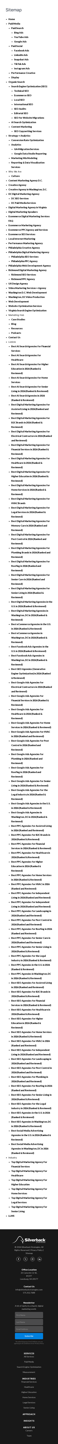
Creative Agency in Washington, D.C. (27, 189)
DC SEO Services (20, 198)
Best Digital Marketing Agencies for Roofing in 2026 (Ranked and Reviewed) (30, 566)
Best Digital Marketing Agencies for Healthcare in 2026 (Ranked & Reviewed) (30, 463)
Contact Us (14, 337)
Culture (15, 176)
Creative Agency (17, 185)
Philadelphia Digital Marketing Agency (28, 252)
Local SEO (19, 99)
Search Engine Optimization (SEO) (29, 86)
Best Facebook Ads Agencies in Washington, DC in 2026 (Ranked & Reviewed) (29, 660)
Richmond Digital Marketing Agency (27, 270)
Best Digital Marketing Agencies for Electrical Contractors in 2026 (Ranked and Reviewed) (31, 436)
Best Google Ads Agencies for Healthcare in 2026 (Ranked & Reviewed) (27, 714)
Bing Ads (18, 32)
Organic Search (16, 82)
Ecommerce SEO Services (21, 234)
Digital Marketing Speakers (23, 212)
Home (11, 19)
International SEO (23, 104)
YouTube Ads (21, 37)
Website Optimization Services (25, 306)
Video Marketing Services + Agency (27, 288)
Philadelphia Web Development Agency (29, 265)
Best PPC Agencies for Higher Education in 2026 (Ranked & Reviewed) (27, 866)
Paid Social (17, 46)
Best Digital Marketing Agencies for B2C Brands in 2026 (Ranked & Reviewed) (30, 422)
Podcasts (16, 333)
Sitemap (29, 1253)
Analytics (16, 144)
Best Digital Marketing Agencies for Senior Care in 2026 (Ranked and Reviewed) (30, 579)
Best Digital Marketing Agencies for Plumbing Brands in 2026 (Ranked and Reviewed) (30, 552)
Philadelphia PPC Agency (24, 261)
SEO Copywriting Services (28, 131)
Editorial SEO (21, 113)
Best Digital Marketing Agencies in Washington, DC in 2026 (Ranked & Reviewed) (29, 615)
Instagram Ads (22, 68)
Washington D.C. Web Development (27, 292)
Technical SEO (21, 90)
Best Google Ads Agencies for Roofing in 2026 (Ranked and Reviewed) (27, 772)
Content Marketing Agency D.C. (25, 180)
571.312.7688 (29, 1292)
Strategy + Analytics (19, 135)
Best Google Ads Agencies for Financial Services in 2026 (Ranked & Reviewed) (30, 700)
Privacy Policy (37, 1250)
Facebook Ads (21, 50)
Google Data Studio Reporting (30, 153)
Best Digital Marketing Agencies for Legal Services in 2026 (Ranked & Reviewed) (30, 512)
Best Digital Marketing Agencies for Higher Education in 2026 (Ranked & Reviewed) (30, 476)
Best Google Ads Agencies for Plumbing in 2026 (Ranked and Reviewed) (27, 758)
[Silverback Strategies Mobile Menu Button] (53, 6)
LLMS (11, 1215)
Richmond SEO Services (23, 274)
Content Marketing (21, 126)
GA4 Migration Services (26, 149)
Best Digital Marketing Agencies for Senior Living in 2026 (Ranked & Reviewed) (30, 593)
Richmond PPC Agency (23, 279)
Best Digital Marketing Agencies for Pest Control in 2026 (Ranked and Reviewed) (30, 539)
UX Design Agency (18, 283)
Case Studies (18, 319)
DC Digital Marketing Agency (23, 194)
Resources (17, 328)
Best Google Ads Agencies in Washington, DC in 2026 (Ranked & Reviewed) (29, 817)
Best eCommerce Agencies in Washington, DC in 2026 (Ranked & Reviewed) (29, 637)
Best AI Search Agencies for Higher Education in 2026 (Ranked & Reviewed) (30, 369)
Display (15, 77)
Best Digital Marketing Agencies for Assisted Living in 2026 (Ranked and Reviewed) (30, 409)
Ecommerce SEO (23, 95)
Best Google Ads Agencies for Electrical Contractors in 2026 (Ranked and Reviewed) (31, 687)
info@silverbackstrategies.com (29, 1289)
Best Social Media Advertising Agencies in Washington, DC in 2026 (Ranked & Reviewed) (29, 1148)
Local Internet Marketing (21, 238)
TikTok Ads (20, 64)
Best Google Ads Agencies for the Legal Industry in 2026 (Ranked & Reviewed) (29, 794)
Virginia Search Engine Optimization (27, 310)
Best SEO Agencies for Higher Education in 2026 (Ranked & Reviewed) (27, 1023)
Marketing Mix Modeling (24, 158)
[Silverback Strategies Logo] (16, 6)
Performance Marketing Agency (25, 243)
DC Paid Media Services (23, 203)
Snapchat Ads (21, 59)
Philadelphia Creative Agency (24, 247)
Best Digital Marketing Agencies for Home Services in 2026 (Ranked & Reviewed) (30, 490)
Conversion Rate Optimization (27, 140)
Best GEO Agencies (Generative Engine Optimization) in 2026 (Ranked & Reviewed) (31, 673)
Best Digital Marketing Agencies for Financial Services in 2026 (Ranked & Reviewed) (30, 449)
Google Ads (20, 41)
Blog (13, 324)
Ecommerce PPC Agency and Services (28, 229)
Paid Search (17, 28)
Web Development (18, 301)
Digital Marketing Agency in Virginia (27, 207)
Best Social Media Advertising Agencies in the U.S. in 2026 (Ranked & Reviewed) (31, 1135)
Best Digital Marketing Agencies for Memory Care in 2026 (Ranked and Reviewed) (30, 525)
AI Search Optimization (23, 122)
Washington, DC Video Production (26, 297)
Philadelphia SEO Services (25, 256)
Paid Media (14, 23)
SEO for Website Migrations (29, 117)
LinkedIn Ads (21, 55)
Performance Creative (23, 73)
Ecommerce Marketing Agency (24, 225)
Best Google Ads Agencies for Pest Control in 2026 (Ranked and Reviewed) (30, 745)
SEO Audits (20, 108)
